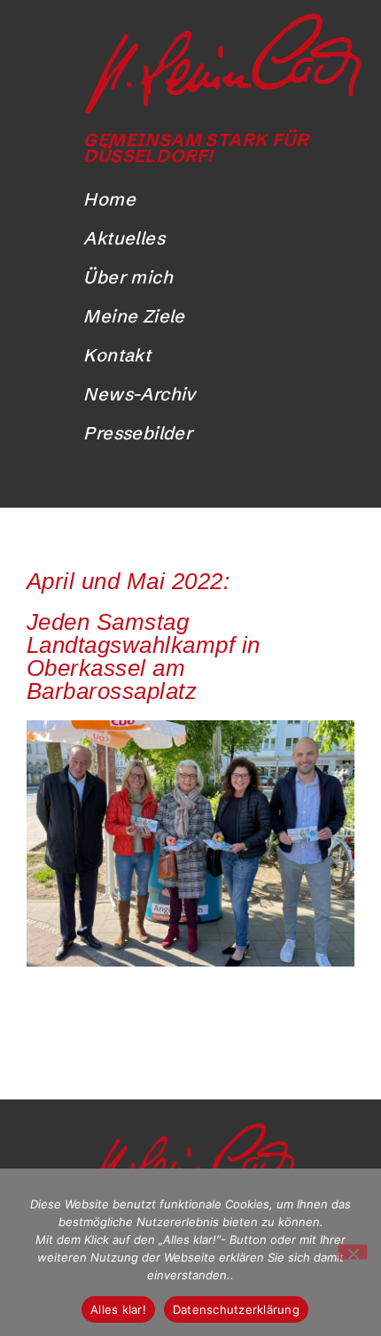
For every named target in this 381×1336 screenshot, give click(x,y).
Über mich (128, 277)
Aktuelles (124, 238)
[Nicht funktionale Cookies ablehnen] (353, 1252)
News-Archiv (139, 394)
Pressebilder (137, 433)
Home (109, 199)
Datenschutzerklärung (236, 1309)
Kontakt (117, 355)
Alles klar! (118, 1309)
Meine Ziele (133, 316)
